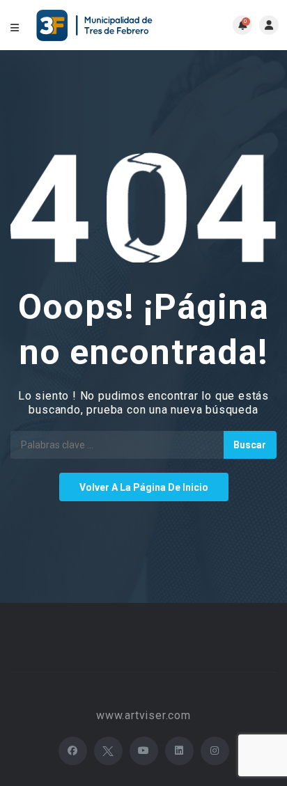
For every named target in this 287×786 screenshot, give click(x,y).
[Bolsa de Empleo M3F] (96, 25)
